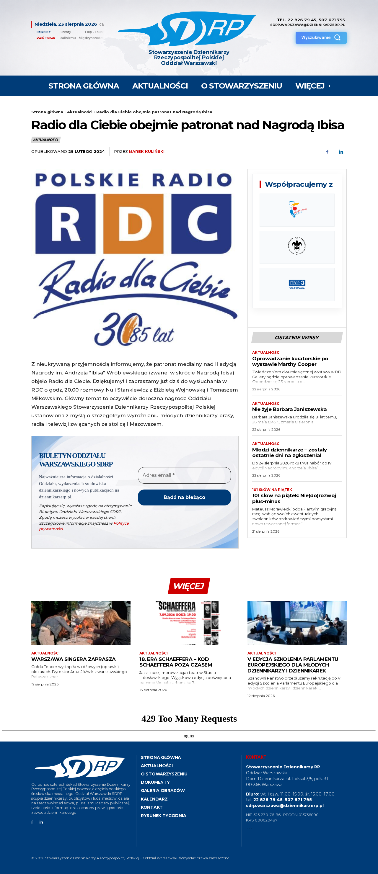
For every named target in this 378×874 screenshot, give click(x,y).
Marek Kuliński (146, 151)
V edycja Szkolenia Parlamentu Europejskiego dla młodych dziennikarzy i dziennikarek (292, 665)
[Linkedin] (341, 152)
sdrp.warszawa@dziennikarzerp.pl (285, 805)
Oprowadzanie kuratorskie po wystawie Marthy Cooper (290, 361)
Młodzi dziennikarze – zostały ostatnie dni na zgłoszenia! (289, 453)
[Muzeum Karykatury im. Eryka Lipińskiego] (297, 247)
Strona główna (47, 111)
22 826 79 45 (302, 20)
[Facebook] (327, 152)
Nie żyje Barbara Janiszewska (289, 409)
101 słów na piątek (272, 490)
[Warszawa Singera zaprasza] (81, 623)
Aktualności (79, 111)
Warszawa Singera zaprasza (73, 659)
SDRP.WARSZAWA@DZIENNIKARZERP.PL (307, 25)
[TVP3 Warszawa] (297, 284)
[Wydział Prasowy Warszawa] (297, 210)
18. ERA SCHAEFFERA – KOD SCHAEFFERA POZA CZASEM (175, 662)
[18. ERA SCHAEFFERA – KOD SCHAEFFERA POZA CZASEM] (189, 623)
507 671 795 (332, 20)
